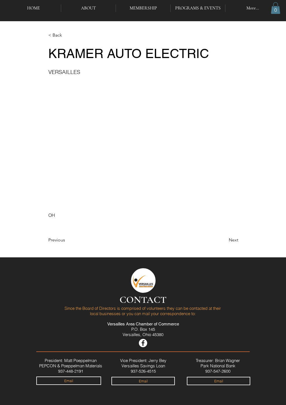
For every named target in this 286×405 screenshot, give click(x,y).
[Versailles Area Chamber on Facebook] (143, 343)
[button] (275, 8)
